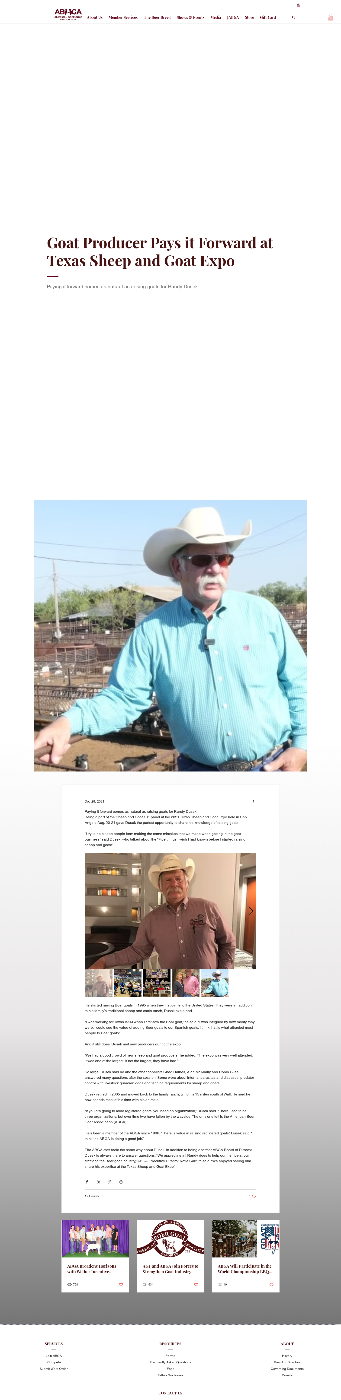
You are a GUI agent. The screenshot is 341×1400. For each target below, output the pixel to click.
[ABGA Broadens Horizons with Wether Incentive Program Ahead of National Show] (95, 1238)
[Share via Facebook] (87, 1182)
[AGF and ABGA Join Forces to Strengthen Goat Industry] (170, 1238)
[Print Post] (121, 1182)
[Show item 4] (185, 983)
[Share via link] (109, 1182)
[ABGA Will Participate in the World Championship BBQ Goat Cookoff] (245, 1238)
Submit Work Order (54, 1369)
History (287, 1356)
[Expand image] (170, 911)
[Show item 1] (99, 983)
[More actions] (253, 801)
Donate (287, 1375)
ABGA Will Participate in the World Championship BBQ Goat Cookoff (245, 1268)
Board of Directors (287, 1362)
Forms (170, 1356)
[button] (330, 17)
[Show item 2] (128, 983)
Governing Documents (287, 1369)
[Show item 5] (214, 983)
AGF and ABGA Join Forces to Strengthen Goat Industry (170, 1268)
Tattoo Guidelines (170, 1375)
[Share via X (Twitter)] (98, 1182)
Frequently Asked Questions (170, 1362)
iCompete (54, 1362)
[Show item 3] (156, 983)
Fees (170, 1369)
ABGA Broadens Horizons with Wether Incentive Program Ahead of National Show (93, 1268)
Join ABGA (54, 1356)
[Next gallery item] (251, 911)
